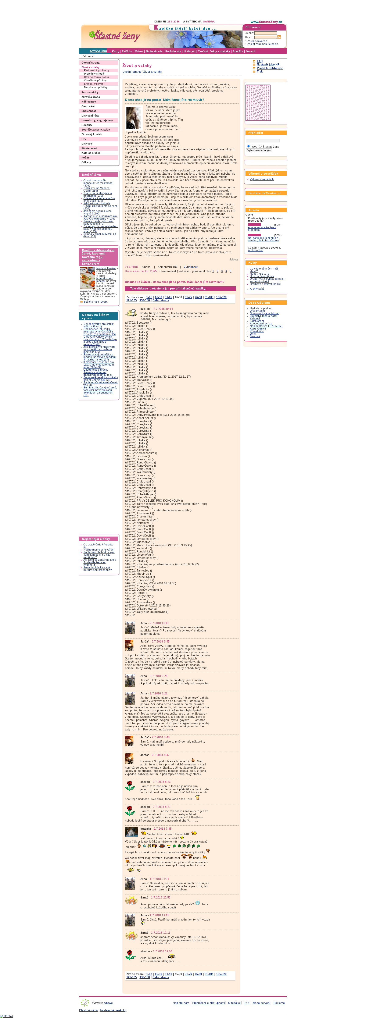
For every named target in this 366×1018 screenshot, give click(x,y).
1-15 (149, 297)
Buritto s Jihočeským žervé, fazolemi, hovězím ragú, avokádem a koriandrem (98, 256)
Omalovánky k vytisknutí (264, 313)
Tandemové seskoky (113, 1010)
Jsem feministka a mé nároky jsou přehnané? (97, 568)
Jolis (253, 333)
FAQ (260, 61)
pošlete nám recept (96, 301)
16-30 (158, 297)
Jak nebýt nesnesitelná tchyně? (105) (97, 212)
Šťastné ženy (271, 147)
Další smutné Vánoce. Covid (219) (96, 189)
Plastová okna (88, 1010)
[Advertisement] (156, 9)
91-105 (209, 297)
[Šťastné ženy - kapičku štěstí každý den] (114, 36)
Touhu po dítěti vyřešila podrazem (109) (97, 194)
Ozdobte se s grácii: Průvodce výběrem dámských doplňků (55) (97, 372)
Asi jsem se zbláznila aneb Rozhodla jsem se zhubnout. (99, 562)
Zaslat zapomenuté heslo (262, 44)
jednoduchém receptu (104, 279)
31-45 (168, 297)
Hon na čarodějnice (262, 276)
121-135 (131, 300)
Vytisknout (191, 266)
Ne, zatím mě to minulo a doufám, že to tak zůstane (263, 239)
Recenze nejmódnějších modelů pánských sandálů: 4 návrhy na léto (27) (99, 357)
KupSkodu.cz (258, 328)
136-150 (145, 300)
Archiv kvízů (257, 289)
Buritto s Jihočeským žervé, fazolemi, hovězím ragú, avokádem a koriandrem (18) (100, 391)
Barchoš (255, 336)
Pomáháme (257, 331)
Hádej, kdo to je (259, 274)
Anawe (108, 1002)
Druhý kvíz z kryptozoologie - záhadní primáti (267, 280)
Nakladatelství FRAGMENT (266, 326)
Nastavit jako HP (268, 64)
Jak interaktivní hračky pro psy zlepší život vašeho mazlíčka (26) (99, 349)
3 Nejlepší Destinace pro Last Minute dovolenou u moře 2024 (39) (98, 365)
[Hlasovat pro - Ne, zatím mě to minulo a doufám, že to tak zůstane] (260, 235)
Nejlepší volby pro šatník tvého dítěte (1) (98, 325)
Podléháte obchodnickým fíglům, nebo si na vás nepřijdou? (98, 555)
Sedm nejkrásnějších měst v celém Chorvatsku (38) (100, 378)
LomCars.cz (257, 321)
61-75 (188, 297)
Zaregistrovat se (257, 41)
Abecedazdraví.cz (261, 323)
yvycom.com (257, 311)
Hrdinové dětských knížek (265, 284)
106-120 (221, 297)
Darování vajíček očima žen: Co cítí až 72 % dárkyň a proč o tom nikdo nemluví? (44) (100, 340)
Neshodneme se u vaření (98, 549)
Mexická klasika (106, 268)
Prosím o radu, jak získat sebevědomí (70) (98, 222)
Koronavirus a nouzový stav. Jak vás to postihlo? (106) (100, 217)
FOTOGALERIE (99, 51)
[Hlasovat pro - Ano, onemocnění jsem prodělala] (260, 225)
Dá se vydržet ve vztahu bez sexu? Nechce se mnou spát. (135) (100, 229)
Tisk (260, 71)
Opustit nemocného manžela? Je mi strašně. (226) (98, 183)
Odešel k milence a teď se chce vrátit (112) (99, 199)
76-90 (198, 297)
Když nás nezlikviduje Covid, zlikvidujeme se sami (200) (100, 206)
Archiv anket (255, 250)
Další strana (160, 300)
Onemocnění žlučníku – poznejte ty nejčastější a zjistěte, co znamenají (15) (99, 331)
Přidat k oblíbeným (270, 68)
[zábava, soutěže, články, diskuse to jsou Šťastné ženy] (267, 22)
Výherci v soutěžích (262, 179)
